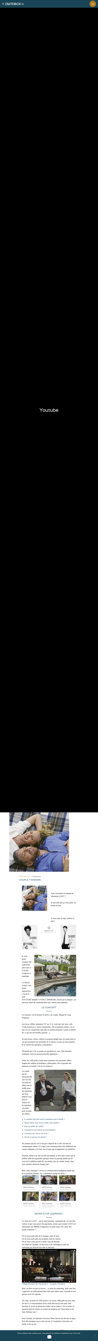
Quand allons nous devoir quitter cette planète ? (42, 1123)
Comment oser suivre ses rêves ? (36, 1133)
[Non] (95, 1335)
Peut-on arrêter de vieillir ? (34, 1126)
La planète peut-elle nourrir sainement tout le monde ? (44, 1119)
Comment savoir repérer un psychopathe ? (40, 1130)
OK (49, 1337)
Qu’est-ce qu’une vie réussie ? (35, 1137)
